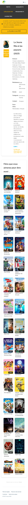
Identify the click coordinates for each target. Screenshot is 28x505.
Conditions (5, 494)
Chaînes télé (8, 16)
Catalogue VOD (8, 11)
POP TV (8, 7)
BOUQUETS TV (19, 7)
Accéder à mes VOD (15, 31)
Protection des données (16, 491)
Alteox (20, 482)
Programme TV (19, 11)
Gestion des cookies (13, 494)
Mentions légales (6, 491)
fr (23, 2)
